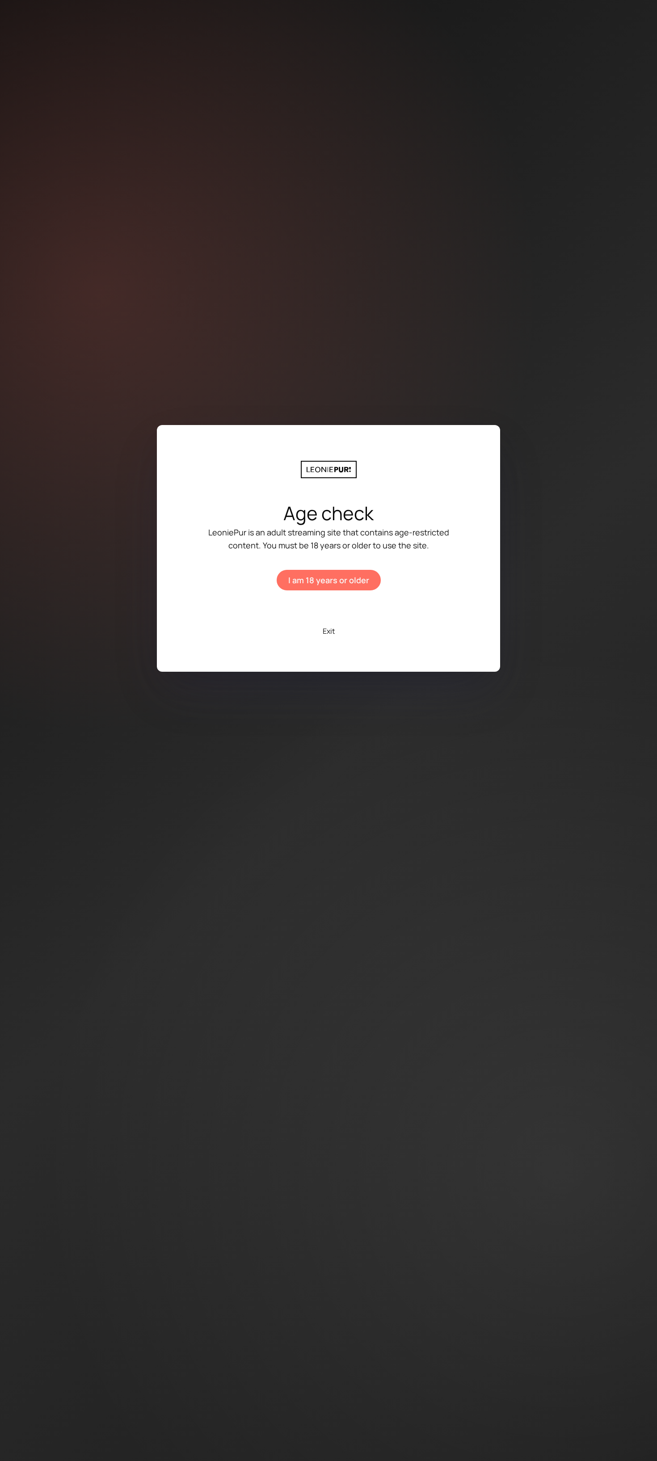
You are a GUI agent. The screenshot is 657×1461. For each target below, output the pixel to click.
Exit (329, 631)
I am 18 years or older (328, 580)
